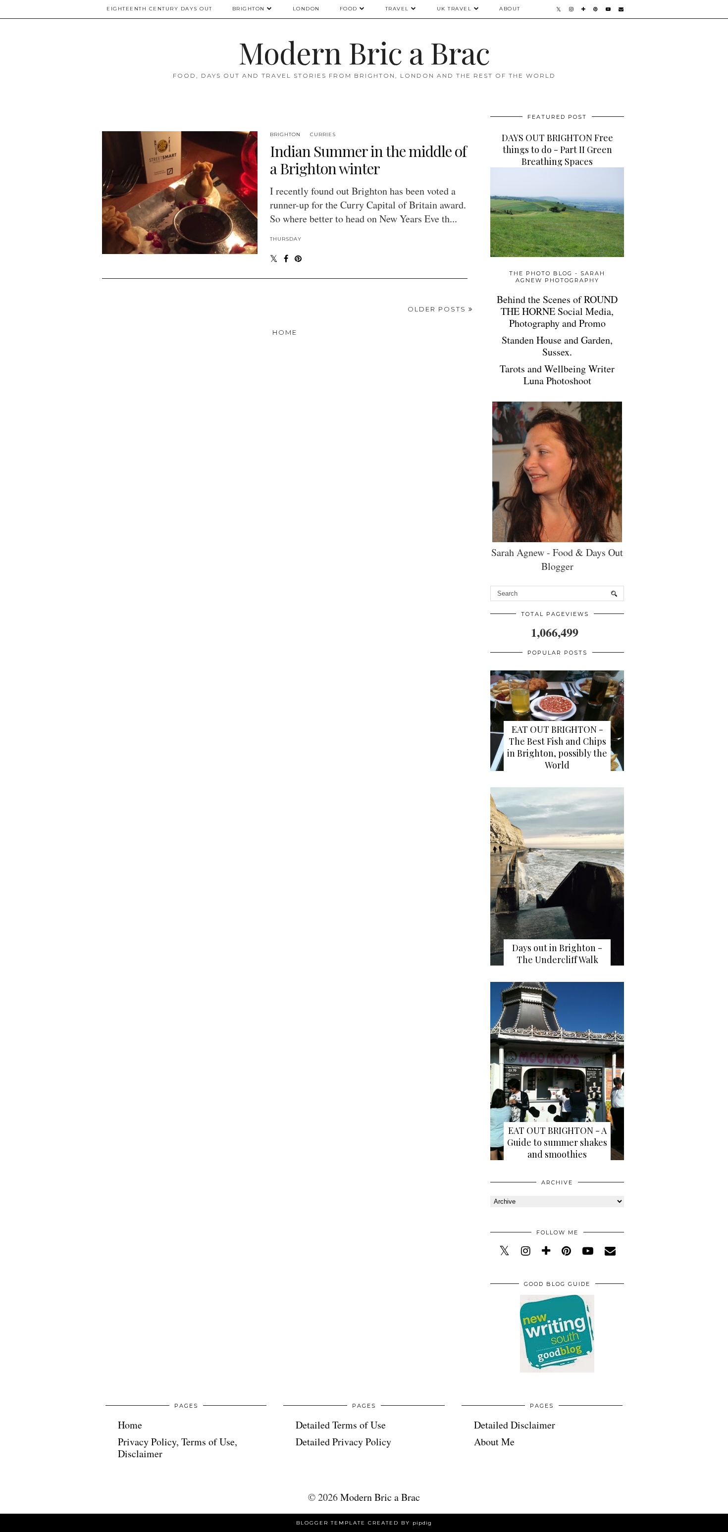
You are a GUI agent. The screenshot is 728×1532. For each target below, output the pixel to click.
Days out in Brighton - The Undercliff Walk (557, 954)
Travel (397, 8)
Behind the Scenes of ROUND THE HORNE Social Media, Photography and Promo (557, 311)
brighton (285, 134)
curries (323, 134)
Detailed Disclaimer (514, 1424)
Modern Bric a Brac (364, 52)
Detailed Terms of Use (341, 1424)
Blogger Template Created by (364, 1523)
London (306, 8)
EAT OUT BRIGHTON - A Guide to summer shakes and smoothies (557, 1142)
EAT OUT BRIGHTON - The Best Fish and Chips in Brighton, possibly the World (557, 747)
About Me (494, 1441)
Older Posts (438, 309)
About (509, 8)
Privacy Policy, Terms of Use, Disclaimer (177, 1447)
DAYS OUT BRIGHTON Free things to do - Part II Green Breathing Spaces (557, 149)
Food (349, 8)
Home (284, 332)
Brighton (248, 8)
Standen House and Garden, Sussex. (557, 345)
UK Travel (454, 8)
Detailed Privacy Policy (343, 1441)
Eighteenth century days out (159, 8)
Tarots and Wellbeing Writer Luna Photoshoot (557, 374)
